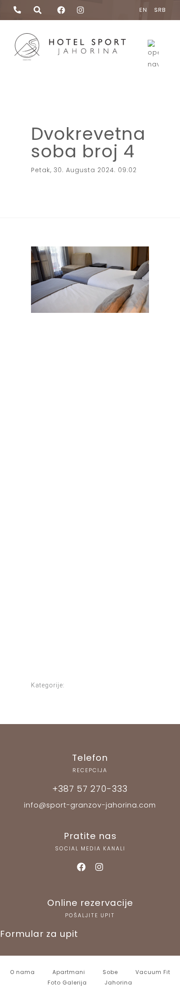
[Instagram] (99, 867)
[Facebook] (81, 867)
